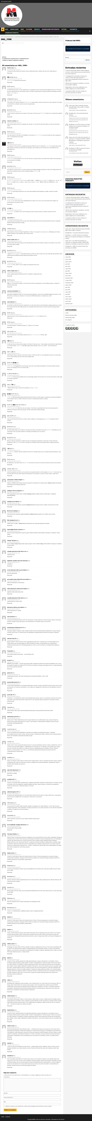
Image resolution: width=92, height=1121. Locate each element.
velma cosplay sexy (12, 239)
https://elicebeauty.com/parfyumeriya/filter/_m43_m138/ (34, 676)
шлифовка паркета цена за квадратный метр (32, 911)
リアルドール (10, 228)
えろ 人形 (48, 232)
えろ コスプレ (10, 415)
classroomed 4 (11, 616)
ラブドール (10, 86)
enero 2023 (68, 275)
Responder (9, 73)
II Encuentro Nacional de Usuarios (81, 232)
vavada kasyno (10, 1010)
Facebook (7, 1116)
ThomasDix (10, 651)
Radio (22, 29)
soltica (9, 980)
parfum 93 (9, 673)
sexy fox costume (11, 121)
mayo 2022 (68, 292)
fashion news (10, 68)
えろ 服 (9, 208)
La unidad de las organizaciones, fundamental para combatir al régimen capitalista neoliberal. (15, 58)
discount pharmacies (12, 573)
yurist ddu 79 (10, 694)
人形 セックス (16, 442)
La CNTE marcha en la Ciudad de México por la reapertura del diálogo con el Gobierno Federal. (79, 126)
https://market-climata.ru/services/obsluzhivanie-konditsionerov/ (37, 630)
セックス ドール (11, 180)
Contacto (37, 29)
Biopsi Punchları (33, 532)
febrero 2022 (68, 299)
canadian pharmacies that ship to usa (16, 551)
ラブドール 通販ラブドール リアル (15, 404)
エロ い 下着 (10, 384)
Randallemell (72, 113)
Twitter (2, 1116)
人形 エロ (9, 142)
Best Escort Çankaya (12, 511)
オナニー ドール (38, 135)
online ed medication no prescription (15, 582)
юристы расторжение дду (28, 698)
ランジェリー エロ (11, 211)
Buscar (67, 57)
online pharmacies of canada (14, 610)
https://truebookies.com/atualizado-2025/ (30, 901)
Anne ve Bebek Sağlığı (38, 543)
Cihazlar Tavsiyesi (11, 540)
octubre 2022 (68, 280)
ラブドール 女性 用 (21, 345)
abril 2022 (67, 294)
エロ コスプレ (10, 331)
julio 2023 (67, 264)
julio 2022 (67, 287)
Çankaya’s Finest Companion (14, 490)
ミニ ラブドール (11, 451)
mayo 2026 (68, 257)
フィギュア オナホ (11, 373)
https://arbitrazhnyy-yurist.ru (21, 719)
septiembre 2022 (69, 282)
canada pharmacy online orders (14, 601)
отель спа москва (18, 745)
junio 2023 (67, 266)
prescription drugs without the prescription (18, 579)
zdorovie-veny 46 (11, 638)
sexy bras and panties (12, 291)
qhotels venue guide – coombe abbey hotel (23, 654)
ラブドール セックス (12, 408)
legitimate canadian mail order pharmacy (17, 560)
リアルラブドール (11, 99)
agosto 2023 (68, 261)
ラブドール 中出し (11, 264)
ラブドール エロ (11, 80)
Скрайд (16, 663)
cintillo (66, 312)
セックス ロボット (13, 93)
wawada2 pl (10, 1055)
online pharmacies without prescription (17, 588)
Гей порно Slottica (12, 834)
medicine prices (11, 554)
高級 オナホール (11, 77)
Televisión (29, 29)
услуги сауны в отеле (22, 760)
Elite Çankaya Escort (12, 520)
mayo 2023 (68, 268)
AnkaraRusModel (11, 495)
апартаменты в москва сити (26, 732)
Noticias (64, 29)
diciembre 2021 (69, 303)
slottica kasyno (11, 995)
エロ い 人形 (10, 351)
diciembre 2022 (69, 278)
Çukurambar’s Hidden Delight (14, 479)
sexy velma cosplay (20, 222)
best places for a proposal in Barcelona (23, 685)
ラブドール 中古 (11, 376)
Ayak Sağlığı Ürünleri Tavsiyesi (15, 529)
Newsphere (54, 1119)
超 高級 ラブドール (11, 394)
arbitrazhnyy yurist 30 (12, 716)
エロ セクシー (50, 472)
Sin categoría (68, 320)
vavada (9, 929)
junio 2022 (67, 289)
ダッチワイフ (10, 110)
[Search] (90, 31)
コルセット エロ (34, 387)
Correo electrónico (8, 1097)
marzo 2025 (68, 259)
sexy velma (10, 217)
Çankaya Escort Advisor (13, 501)
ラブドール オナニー (16, 253)
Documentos (73, 29)
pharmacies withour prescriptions (15, 607)
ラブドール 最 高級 (11, 362)
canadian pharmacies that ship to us (16, 598)
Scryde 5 (9, 660)
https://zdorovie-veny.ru (21, 641)
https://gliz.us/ (53, 71)
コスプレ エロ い (11, 468)
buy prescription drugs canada (14, 828)
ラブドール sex (29, 102)
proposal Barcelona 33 (13, 682)
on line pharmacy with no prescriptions (17, 570)
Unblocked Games (18, 619)
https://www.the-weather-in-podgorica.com (30, 806)
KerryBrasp (71, 124)
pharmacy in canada (12, 773)
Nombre (6, 1093)
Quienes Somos (14, 29)
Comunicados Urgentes (11, 32)
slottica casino (11, 943)
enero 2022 (68, 301)
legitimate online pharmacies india (15, 592)
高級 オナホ (10, 283)
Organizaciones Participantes (50, 29)
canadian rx (10, 564)
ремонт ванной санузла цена (32, 818)
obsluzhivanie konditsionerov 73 (15, 627)
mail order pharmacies (13, 770)
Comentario (7, 1077)
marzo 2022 (68, 296)
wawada (9, 1043)
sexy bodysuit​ (10, 302)
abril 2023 (67, 271)
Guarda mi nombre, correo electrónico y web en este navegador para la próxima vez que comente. (28, 1106)
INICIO (6, 29)
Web (5, 1102)
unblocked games (18, 795)
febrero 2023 (68, 273)
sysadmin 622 (10, 779)
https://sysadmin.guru (23, 782)
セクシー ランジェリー (35, 334)
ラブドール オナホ (11, 200)
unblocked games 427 (12, 792)
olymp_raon (72, 137)
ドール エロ (48, 146)
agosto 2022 (68, 285)
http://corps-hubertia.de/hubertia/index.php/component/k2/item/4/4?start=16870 (33, 710)
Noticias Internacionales (71, 315)
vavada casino (10, 853)
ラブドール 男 (36, 171)
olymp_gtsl (71, 105)
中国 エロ (9, 341)
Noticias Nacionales (70, 317)
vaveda (9, 917)
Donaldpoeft (72, 148)
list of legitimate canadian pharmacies (17, 824)
